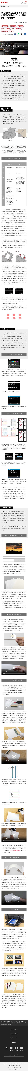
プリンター (13, 26)
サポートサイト (14, 1038)
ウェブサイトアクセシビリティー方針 (14, 1067)
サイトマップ (12, 1064)
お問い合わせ (5, 1064)
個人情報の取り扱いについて (14, 1065)
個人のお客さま (5, 6)
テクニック (5, 26)
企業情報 (14, 1042)
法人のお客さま (14, 1034)
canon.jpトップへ (14, 1055)
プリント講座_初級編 (16, 28)
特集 (9, 1021)
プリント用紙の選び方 (15, 850)
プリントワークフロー (8, 31)
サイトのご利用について (20, 1064)
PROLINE (21, 26)
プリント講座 (6, 28)
